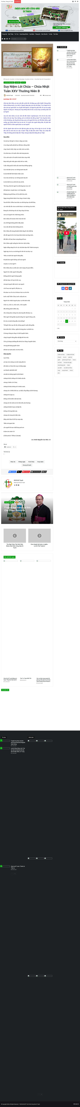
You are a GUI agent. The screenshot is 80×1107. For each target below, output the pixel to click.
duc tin (13, 462)
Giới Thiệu (10, 34)
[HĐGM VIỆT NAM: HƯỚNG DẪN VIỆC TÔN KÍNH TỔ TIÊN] (48, 1033)
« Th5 (58, 328)
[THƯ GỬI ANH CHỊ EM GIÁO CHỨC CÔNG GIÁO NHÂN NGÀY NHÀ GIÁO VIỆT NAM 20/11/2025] (31, 1033)
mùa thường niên (61, 365)
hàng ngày (22, 462)
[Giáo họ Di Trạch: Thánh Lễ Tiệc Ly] (61, 180)
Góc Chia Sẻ (44, 34)
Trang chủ (4, 34)
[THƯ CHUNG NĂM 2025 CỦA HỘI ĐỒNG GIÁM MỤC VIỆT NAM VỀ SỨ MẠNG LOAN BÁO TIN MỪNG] (40, 1033)
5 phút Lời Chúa (61, 354)
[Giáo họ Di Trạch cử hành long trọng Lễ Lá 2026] (61, 187)
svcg (59, 370)
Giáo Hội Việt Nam (9, 502)
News (68, 365)
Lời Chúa (31, 462)
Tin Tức (16, 34)
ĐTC (59, 373)
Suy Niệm (31, 34)
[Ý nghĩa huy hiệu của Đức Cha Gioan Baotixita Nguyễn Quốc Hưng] (61, 53)
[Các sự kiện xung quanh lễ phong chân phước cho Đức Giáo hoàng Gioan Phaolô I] (44, 618)
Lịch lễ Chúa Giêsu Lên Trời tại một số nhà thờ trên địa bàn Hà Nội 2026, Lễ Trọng (71, 63)
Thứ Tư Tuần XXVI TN (25, 678)
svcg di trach (27, 465)
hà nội (74, 359)
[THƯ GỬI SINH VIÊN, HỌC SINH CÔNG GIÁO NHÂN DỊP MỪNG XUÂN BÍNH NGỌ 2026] (48, 916)
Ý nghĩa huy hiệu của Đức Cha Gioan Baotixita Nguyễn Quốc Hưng (17, 510)
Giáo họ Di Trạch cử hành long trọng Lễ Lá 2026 (71, 186)
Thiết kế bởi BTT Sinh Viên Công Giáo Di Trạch (29, 1104)
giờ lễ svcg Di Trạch (66, 359)
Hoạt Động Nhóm (24, 34)
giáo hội (70, 357)
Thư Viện (55, 34)
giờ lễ (59, 359)
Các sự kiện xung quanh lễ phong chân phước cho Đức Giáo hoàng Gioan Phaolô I (43, 680)
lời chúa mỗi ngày (67, 362)
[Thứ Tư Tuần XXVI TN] (27, 618)
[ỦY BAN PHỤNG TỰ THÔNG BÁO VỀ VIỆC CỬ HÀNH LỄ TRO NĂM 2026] (61, 194)
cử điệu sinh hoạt (70, 354)
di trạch (59, 357)
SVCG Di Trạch (9, 95)
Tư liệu (50, 34)
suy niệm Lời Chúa (68, 367)
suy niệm (40, 462)
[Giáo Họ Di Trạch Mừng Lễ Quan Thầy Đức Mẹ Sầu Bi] (11, 618)
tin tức (71, 370)
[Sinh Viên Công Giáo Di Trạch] (40, 17)
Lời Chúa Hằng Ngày (19, 79)
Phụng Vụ (37, 34)
